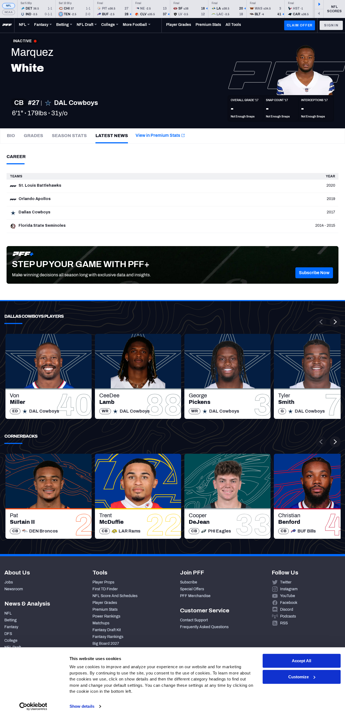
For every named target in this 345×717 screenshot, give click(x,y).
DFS (8, 634)
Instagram (289, 589)
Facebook (288, 603)
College (10, 641)
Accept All (301, 660)
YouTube (287, 596)
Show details (82, 706)
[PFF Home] (7, 25)
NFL (8, 5)
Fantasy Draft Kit (106, 630)
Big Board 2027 (105, 644)
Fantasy (11, 627)
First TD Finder (105, 589)
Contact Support (194, 620)
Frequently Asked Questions (204, 627)
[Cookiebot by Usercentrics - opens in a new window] (33, 706)
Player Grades (104, 603)
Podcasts (288, 616)
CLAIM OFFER (300, 25)
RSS (284, 623)
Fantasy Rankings (107, 637)
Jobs (8, 582)
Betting (10, 620)
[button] (314, 273)
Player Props (103, 582)
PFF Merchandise (195, 596)
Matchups (100, 623)
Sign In (331, 25)
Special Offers (192, 589)
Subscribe (188, 582)
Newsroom (13, 589)
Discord (286, 609)
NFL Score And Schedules (114, 596)
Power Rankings (106, 616)
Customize (298, 676)
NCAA (9, 12)
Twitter (286, 582)
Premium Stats (105, 609)
